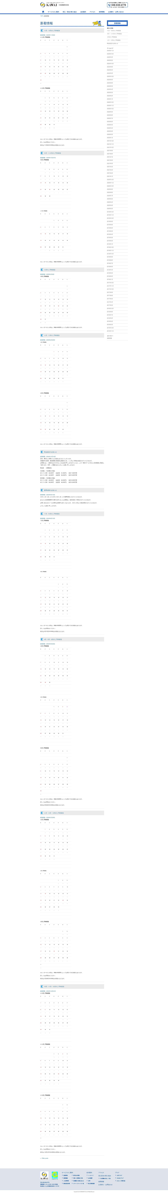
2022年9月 (110, 112)
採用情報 (102, 12)
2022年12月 (110, 102)
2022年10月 (110, 109)
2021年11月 (110, 144)
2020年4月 (110, 202)
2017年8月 (110, 295)
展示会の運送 (76, 1175)
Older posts (44, 1158)
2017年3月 (110, 305)
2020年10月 (110, 186)
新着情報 (42, 35)
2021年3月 (110, 170)
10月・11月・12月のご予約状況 (54, 986)
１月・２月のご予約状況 (51, 335)
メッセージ (90, 1175)
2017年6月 (110, 299)
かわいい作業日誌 (121, 1181)
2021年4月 (110, 166)
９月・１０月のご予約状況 (52, 153)
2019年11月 (110, 215)
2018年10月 (110, 254)
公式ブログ (119, 1175)
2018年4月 (110, 270)
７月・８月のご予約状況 (51, 514)
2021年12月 (110, 141)
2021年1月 (110, 176)
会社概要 (90, 1178)
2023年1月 (110, 99)
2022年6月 (110, 121)
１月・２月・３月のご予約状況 (54, 813)
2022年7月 (110, 118)
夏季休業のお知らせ (50, 490)
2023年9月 (110, 79)
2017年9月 (110, 292)
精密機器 (66, 1178)
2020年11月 (110, 183)
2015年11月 (110, 331)
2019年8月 (110, 224)
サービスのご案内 (53, 12)
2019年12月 (110, 212)
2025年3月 (110, 57)
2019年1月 (110, 244)
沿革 (89, 1181)
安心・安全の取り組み (70, 12)
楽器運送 (66, 1175)
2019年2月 (110, 241)
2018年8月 (110, 260)
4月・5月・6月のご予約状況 (53, 639)
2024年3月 (110, 73)
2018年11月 (110, 250)
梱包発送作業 (67, 1183)
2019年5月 (110, 231)
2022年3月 (110, 131)
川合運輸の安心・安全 (105, 1178)
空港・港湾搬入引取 (78, 1178)
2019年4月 (110, 234)
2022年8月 (110, 115)
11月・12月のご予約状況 (52, 30)
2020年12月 (110, 179)
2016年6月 (110, 318)
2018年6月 (110, 266)
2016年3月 (110, 324)
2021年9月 (110, 150)
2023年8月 (110, 83)
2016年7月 (110, 315)
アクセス (92, 12)
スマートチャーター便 (78, 1183)
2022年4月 (110, 128)
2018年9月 (110, 257)
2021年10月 (110, 147)
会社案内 (83, 12)
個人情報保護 (91, 1183)
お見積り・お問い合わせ (116, 12)
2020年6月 (110, 199)
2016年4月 (110, 321)
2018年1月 (110, 279)
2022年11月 (110, 105)
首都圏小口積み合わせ (78, 1181)
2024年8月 (110, 67)
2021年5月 (110, 163)
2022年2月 (110, 134)
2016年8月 (110, 312)
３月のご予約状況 (49, 270)
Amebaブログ (120, 1178)
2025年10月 (110, 54)
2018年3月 (110, 273)
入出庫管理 (66, 1181)
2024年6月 (110, 70)
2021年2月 (110, 173)
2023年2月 (110, 96)
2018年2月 (110, 276)
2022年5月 (110, 125)
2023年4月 (110, 89)
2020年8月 (110, 192)
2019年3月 (110, 237)
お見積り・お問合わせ (105, 1185)
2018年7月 (110, 263)
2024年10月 (110, 63)
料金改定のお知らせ (50, 452)
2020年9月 (110, 189)
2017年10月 (110, 289)
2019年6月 (110, 228)
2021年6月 (110, 160)
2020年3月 (110, 205)
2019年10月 (110, 218)
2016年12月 (110, 308)
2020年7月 (110, 195)
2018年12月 (110, 247)
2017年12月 (110, 282)
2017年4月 (110, 302)
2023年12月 (110, 76)
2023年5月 (110, 86)
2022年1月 (110, 137)
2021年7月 (110, 157)
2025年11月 (110, 50)
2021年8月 (110, 154)
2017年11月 (110, 286)
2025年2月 (110, 60)
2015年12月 (110, 328)
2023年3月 (110, 92)
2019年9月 (110, 221)
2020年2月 (110, 208)
